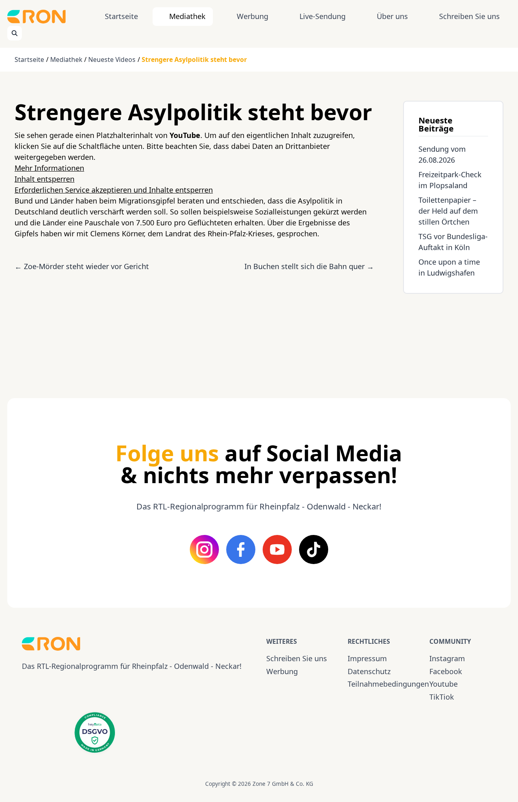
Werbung (252, 16)
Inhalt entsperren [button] (44, 179)
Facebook (445, 671)
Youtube (443, 684)
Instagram (447, 658)
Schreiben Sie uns (469, 16)
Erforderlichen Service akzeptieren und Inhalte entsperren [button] (114, 190)
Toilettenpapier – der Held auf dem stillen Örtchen (448, 211)
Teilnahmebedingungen (381, 684)
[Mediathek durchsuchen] (14, 33)
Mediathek (187, 16)
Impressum (367, 658)
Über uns (392, 16)
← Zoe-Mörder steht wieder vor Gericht (82, 266)
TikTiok (441, 697)
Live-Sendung (322, 16)
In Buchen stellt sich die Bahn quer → (309, 266)
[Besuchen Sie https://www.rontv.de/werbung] (453, 338)
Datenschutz (369, 671)
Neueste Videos (112, 59)
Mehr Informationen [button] (49, 168)
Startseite (121, 16)
